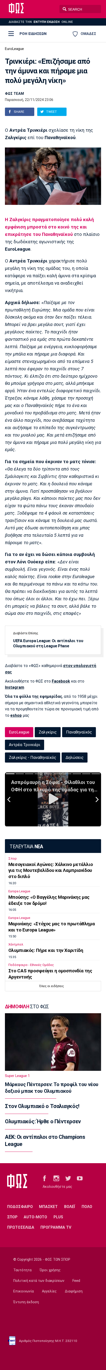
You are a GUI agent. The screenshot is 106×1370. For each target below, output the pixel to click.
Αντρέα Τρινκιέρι (24, 744)
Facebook (61, 681)
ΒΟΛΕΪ (69, 1206)
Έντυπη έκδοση (26, 1302)
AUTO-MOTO (35, 1217)
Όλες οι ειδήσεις (51, 986)
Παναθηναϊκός (79, 732)
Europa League (19, 891)
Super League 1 (17, 1076)
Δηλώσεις (75, 757)
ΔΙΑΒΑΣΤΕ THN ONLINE (41, 22)
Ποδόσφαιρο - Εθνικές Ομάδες (31, 965)
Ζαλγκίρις (48, 732)
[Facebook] (44, 1178)
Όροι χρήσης (50, 1270)
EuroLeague (14, 49)
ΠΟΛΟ (87, 1206)
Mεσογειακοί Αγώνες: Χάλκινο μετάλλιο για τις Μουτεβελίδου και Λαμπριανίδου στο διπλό (50, 871)
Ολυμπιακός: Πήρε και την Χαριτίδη (45, 950)
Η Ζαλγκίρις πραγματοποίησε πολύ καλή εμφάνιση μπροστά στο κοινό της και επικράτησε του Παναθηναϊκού (49, 227)
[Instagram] (56, 1178)
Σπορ (12, 858)
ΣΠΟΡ (12, 1217)
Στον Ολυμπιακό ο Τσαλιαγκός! (42, 1106)
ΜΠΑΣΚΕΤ (48, 1206)
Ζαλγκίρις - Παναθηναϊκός (32, 757)
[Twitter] (68, 1178)
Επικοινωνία (23, 1291)
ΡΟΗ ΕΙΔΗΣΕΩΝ (33, 34)
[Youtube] (80, 1178)
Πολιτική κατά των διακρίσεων (38, 1281)
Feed (76, 1281)
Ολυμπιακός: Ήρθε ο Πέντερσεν (43, 1121)
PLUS (58, 1217)
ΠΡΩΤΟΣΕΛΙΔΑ (20, 1227)
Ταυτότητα (22, 1270)
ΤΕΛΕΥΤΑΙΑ (26, 846)
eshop (16, 715)
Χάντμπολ (15, 944)
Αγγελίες (49, 1291)
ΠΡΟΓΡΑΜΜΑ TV (55, 1227)
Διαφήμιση (74, 1291)
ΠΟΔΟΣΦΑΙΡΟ (20, 1206)
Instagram (14, 687)
